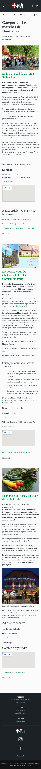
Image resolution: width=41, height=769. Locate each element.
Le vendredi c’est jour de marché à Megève (17, 219)
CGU (23, 766)
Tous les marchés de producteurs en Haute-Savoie (19, 228)
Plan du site (20, 756)
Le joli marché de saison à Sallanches (18, 75)
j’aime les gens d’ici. (21, 306)
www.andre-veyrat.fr (33, 763)
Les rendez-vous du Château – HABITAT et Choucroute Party (16, 275)
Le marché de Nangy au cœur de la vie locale (17, 224)
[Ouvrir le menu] (3, 6)
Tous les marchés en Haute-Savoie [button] (14, 672)
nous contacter (20, 721)
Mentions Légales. (16, 766)
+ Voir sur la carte (8, 182)
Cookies (29, 766)
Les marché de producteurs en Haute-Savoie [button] (17, 452)
